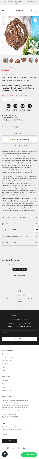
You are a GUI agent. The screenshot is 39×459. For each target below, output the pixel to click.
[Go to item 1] (5, 60)
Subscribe (19, 339)
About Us (5, 381)
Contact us (5, 354)
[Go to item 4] (24, 60)
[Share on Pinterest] (14, 127)
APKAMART (6, 74)
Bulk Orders (6, 364)
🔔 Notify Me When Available (19, 139)
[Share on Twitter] (11, 127)
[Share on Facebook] (9, 127)
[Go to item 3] (17, 60)
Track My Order (7, 361)
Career (4, 384)
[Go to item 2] (11, 60)
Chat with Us (30, 455)
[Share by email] (17, 127)
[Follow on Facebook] (3, 448)
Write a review (19, 269)
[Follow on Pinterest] (19, 448)
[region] (19, 296)
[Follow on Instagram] (8, 448)
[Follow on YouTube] (24, 448)
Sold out (19, 133)
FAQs (4, 367)
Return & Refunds (7, 357)
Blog (3, 371)
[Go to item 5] (30, 60)
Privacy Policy (6, 387)
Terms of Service (7, 391)
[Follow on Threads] (13, 448)
